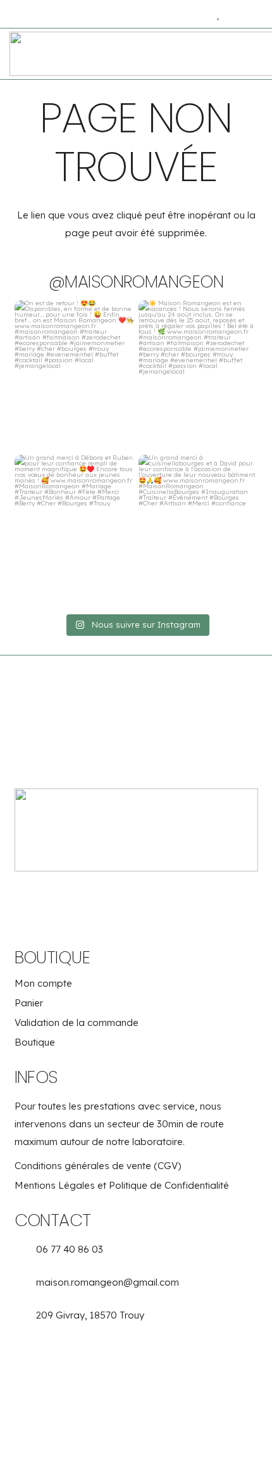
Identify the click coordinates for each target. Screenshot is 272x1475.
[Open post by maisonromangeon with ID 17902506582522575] (74, 529)
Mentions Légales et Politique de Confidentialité (122, 1185)
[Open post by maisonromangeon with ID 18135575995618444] (74, 375)
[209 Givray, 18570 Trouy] (26, 1318)
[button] (16, 14)
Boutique (35, 1042)
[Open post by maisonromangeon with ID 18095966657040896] (198, 375)
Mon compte (43, 983)
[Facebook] (117, 898)
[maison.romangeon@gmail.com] (26, 1285)
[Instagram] (154, 898)
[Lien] (187, 14)
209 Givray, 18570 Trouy (90, 1315)
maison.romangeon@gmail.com (107, 1282)
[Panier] (250, 14)
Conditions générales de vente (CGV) (98, 1166)
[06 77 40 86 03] (26, 1252)
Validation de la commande (77, 1023)
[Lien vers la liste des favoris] (219, 14)
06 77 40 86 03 (69, 1249)
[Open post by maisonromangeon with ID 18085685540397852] (198, 529)
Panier (29, 1003)
